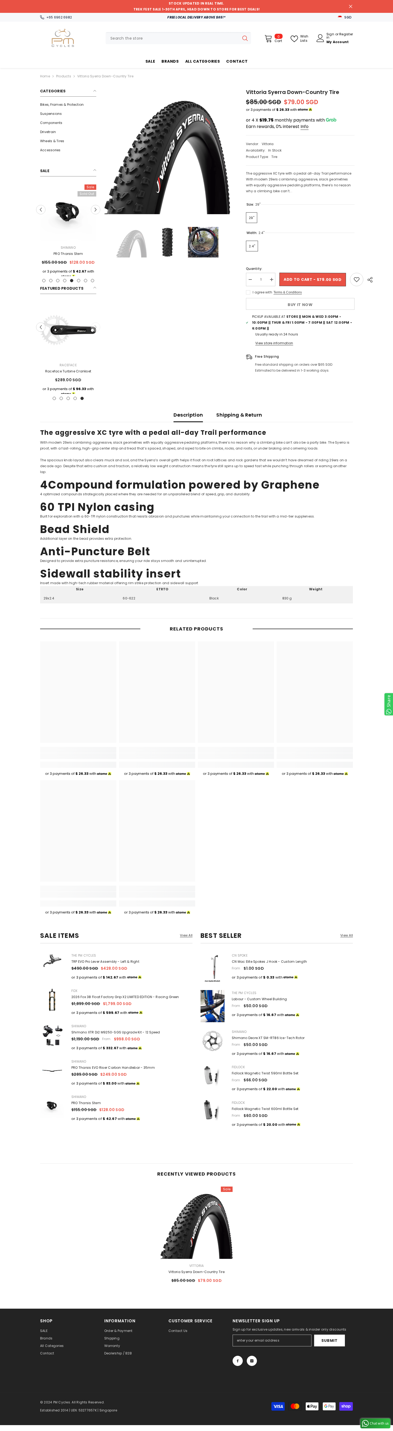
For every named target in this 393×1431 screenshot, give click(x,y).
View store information (274, 343)
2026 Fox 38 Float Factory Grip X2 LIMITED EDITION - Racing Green (125, 997)
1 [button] (43, 286)
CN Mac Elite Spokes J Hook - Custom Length (269, 961)
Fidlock (238, 1067)
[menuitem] (68, 104)
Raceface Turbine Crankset (68, 377)
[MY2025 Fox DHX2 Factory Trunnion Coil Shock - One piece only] (69, 212)
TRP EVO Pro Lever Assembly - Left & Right (105, 961)
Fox (69, 247)
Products (63, 76)
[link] (78, 756)
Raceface (68, 371)
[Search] (178, 38)
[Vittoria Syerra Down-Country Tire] (196, 1223)
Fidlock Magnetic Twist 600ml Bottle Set (265, 1109)
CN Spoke (240, 955)
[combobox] (172, 38)
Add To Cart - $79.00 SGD (313, 279)
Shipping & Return (239, 414)
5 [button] (71, 286)
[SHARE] (368, 279)
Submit (329, 1340)
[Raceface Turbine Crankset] (68, 336)
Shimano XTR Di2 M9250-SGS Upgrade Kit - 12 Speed (115, 1032)
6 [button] (78, 286)
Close (350, 6)
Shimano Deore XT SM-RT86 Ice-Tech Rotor (268, 1038)
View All (186, 935)
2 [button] (50, 286)
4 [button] (64, 286)
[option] (69, 235)
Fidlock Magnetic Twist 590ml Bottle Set (265, 1073)
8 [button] (92, 286)
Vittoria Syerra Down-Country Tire (196, 1272)
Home (45, 76)
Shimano (78, 1026)
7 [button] (85, 286)
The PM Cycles (83, 955)
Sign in (330, 36)
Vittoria (268, 144)
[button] (40, 212)
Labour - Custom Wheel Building (259, 999)
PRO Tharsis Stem (86, 1103)
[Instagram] (252, 1361)
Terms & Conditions (287, 292)
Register (346, 34)
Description (188, 414)
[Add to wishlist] (356, 279)
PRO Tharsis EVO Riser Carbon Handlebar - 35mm (113, 1067)
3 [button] (57, 286)
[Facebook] (238, 1361)
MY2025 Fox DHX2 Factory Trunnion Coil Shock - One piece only (69, 257)
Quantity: (254, 268)
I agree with (262, 292)
